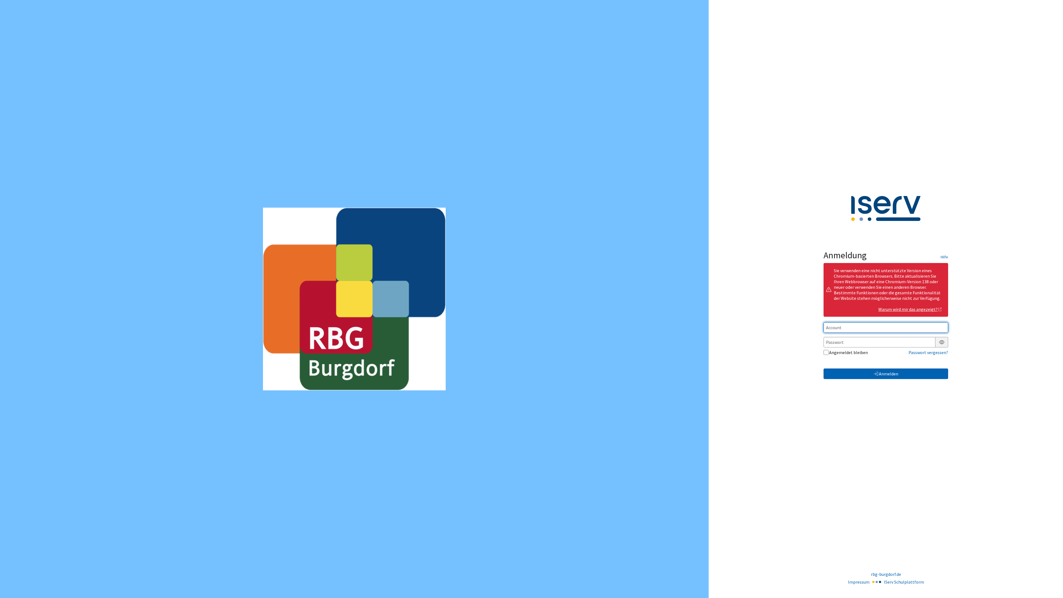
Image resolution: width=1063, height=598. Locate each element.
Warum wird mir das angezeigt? (908, 309)
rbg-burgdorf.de (886, 574)
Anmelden (888, 374)
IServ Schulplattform (904, 582)
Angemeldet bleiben (848, 352)
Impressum (859, 582)
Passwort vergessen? (928, 352)
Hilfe (944, 256)
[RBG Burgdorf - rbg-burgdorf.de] (354, 299)
